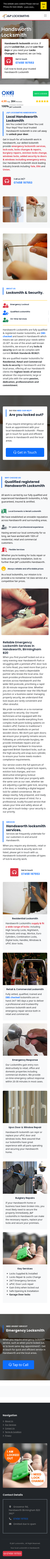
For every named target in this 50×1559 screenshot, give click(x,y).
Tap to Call (20, 1365)
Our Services (10, 1425)
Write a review (40, 94)
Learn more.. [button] (29, 7)
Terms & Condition (13, 1432)
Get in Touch (27, 452)
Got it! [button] (43, 5)
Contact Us (10, 1428)
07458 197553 (24, 63)
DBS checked (13, 997)
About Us (9, 1421)
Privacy (8, 1435)
